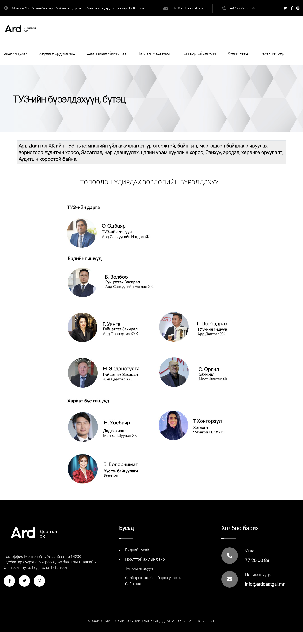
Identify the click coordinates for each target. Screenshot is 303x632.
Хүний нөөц (238, 53)
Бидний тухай (15, 53)
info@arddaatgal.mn (187, 8)
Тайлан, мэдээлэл (154, 53)
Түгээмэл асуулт (140, 568)
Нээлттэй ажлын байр (145, 559)
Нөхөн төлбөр (272, 53)
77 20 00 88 (257, 560)
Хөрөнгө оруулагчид (57, 53)
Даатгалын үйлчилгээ (106, 53)
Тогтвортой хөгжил (199, 53)
